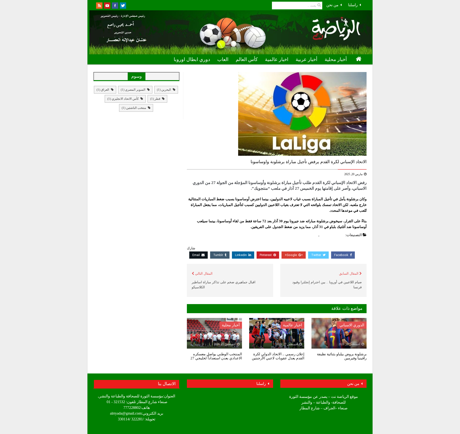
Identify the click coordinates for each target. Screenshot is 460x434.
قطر (155, 98)
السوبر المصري (133, 89)
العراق (103, 89)
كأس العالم (247, 59)
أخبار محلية (336, 59)
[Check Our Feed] (99, 5)
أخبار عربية (306, 59)
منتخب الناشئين (134, 108)
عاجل (313, 235)
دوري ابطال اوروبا (192, 59)
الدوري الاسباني (333, 235)
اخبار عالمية (276, 59)
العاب (223, 59)
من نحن (332, 5)
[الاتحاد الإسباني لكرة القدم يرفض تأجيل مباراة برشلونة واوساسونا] (277, 114)
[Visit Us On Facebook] (115, 5)
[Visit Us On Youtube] (107, 5)
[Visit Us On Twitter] (123, 5)
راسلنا (353, 5)
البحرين (164, 89)
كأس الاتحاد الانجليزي (123, 98)
